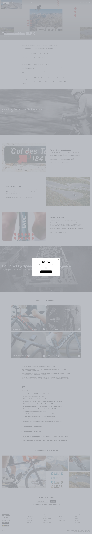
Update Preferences (46, 271)
